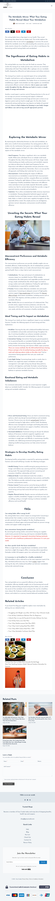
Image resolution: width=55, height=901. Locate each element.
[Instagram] (47, 1)
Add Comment (7, 766)
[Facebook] (45, 1)
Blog (27, 832)
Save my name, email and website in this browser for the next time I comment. (20, 779)
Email (22, 761)
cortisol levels (35, 420)
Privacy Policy (25, 879)
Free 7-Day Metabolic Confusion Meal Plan (21, 631)
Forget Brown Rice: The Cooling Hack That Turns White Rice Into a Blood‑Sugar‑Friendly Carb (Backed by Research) (14, 742)
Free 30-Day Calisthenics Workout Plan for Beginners (24, 615)
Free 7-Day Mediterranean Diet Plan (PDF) (21, 623)
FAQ (27, 829)
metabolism (30, 41)
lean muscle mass (25, 293)
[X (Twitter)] (12, 31)
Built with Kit (26, 869)
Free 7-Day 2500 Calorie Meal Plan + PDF (21, 628)
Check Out (27, 837)
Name (5, 761)
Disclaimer (41, 879)
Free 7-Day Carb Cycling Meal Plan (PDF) (21, 626)
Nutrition (35, 23)
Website (39, 761)
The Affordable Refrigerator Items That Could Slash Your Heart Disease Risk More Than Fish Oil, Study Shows (14, 719)
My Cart (27, 834)
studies (34, 561)
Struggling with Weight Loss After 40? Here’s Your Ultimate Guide (28, 613)
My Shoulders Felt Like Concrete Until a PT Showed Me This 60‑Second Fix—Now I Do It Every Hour (40, 719)
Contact (26, 840)
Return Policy (27, 842)
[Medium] (51, 1)
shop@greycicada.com (27, 819)
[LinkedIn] (23, 31)
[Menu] (51, 5)
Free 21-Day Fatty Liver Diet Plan (18, 620)
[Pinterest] (49, 1)
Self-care (40, 23)
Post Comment (8, 783)
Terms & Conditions (33, 879)
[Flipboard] (29, 31)
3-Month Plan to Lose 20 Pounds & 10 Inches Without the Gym (27, 618)
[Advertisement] (27, 121)
